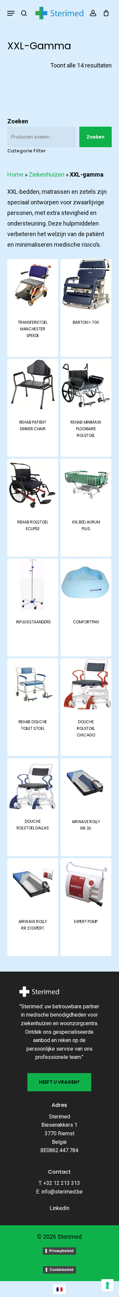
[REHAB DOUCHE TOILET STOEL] (32, 683)
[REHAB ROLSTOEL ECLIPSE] (32, 484)
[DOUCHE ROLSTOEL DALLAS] (32, 783)
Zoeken (17, 121)
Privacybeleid (61, 1250)
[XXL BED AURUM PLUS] (85, 484)
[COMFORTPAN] (85, 584)
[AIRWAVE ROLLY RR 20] (85, 784)
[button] (11, 13)
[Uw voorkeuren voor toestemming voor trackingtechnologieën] (107, 1285)
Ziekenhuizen (46, 174)
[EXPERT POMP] (85, 883)
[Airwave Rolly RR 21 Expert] (32, 883)
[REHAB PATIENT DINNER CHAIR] (32, 384)
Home (15, 174)
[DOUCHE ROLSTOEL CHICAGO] (85, 683)
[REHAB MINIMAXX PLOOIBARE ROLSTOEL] (85, 384)
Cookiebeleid (61, 1269)
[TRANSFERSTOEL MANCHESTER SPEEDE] (32, 284)
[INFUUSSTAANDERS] (32, 584)
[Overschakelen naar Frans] (59, 1289)
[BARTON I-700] (85, 284)
